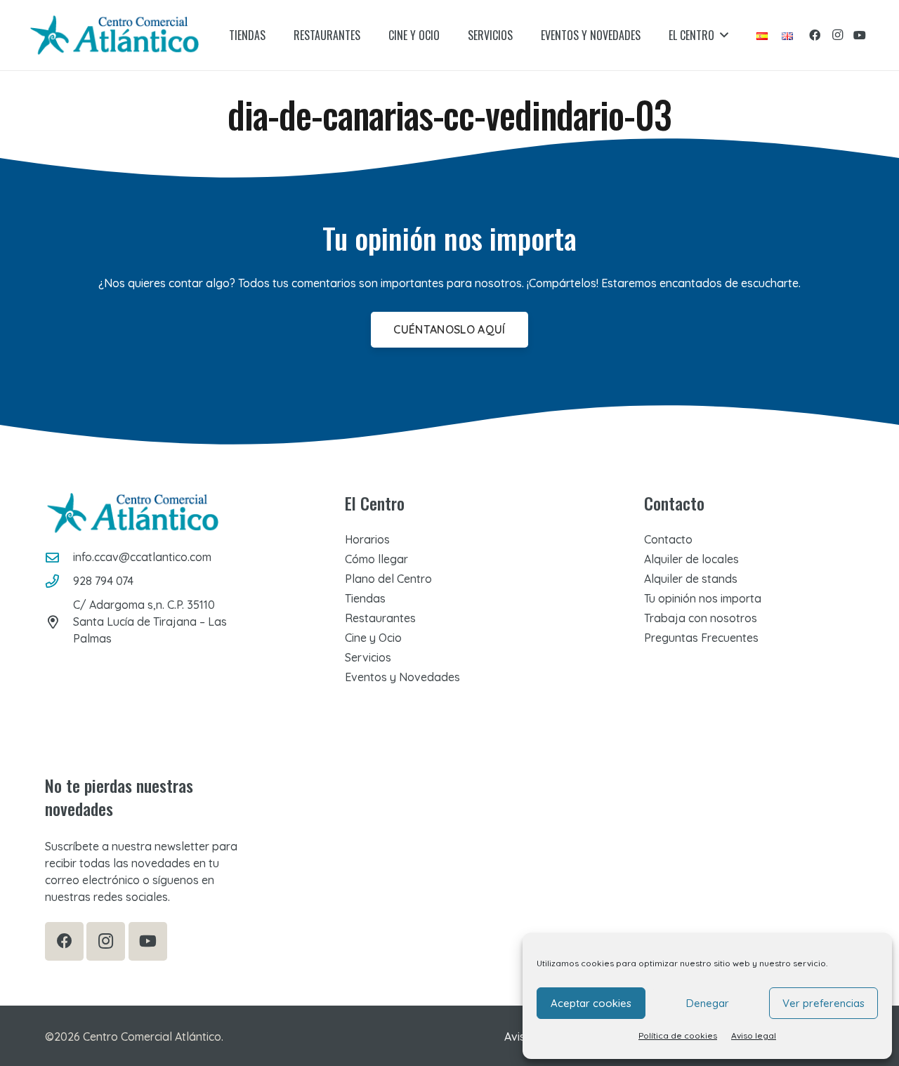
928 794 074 (103, 581)
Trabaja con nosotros (700, 618)
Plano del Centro (388, 579)
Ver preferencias (823, 1003)
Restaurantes (380, 618)
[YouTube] (859, 35)
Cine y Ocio (373, 638)
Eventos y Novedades (402, 677)
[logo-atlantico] (114, 35)
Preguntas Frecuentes (701, 638)
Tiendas (365, 598)
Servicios (368, 657)
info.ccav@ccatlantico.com (142, 557)
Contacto (668, 539)
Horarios (367, 539)
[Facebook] (814, 35)
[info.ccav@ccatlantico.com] (59, 557)
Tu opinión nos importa (702, 598)
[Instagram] (837, 35)
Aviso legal (753, 1035)
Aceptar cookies (591, 1003)
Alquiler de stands (690, 579)
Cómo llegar (376, 559)
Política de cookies (677, 1035)
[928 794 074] (59, 581)
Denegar (707, 1003)
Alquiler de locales (691, 559)
